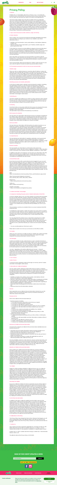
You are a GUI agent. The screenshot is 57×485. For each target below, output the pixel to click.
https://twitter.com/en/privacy (17, 184)
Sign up (40, 458)
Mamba (6, 2)
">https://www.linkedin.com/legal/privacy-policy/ (21, 187)
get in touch (40, 2)
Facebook (51, 2)
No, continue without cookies (49, 481)
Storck (48, 473)
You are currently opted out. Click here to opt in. (22, 226)
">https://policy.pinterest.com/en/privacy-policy (20, 180)
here (29, 30)
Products (21, 2)
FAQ (30, 2)
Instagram (54, 2)
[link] (27, 387)
